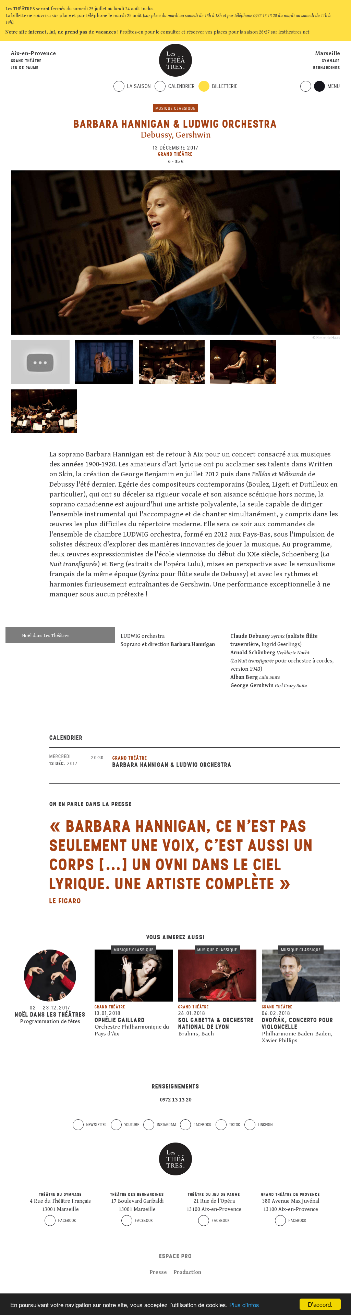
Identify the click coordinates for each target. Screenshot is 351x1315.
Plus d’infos (244, 1304)
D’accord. (320, 1304)
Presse (158, 1272)
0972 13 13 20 (175, 1100)
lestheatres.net (294, 32)
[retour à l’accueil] (175, 60)
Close (342, 32)
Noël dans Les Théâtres (46, 636)
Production (187, 1272)
